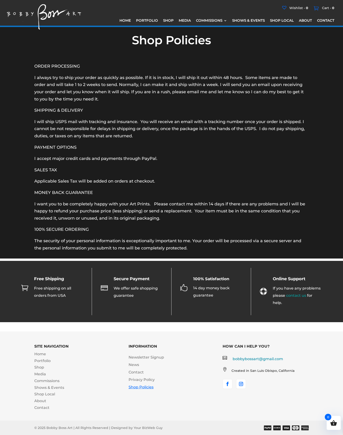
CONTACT (325, 21)
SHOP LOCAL (282, 21)
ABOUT (305, 21)
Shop (39, 367)
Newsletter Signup (146, 357)
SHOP (168, 21)
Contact (41, 407)
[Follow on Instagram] (241, 384)
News (134, 364)
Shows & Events (49, 387)
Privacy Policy (142, 379)
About (40, 401)
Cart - (327, 8)
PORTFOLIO (147, 21)
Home (40, 354)
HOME (125, 21)
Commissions (47, 381)
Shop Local (44, 394)
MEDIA (185, 21)
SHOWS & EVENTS (248, 21)
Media (40, 374)
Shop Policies (141, 387)
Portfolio (42, 361)
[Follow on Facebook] (227, 384)
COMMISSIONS (209, 21)
